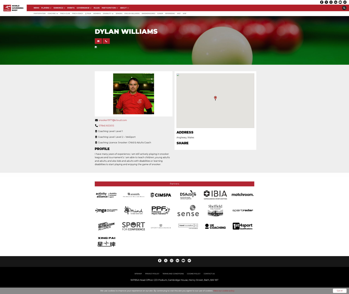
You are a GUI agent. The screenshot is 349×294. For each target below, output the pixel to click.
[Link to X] (326, 2)
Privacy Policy (152, 274)
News (36, 8)
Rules (97, 8)
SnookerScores (148, 13)
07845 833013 (106, 125)
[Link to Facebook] (322, 2)
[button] (215, 98)
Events (70, 8)
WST (179, 13)
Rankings (58, 8)
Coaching (52, 13)
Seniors (119, 13)
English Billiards (131, 13)
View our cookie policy (223, 291)
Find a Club (65, 13)
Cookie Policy (193, 274)
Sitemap (138, 274)
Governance (83, 8)
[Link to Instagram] (331, 2)
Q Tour (88, 13)
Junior (160, 13)
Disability (107, 13)
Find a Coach (77, 13)
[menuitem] (36, 8)
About (123, 8)
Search (344, 8)
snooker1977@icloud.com (113, 120)
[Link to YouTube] (340, 2)
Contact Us (209, 274)
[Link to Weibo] (345, 2)
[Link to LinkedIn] (336, 2)
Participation (109, 8)
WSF (184, 13)
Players (45, 8)
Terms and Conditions (173, 274)
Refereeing (170, 13)
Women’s (97, 13)
